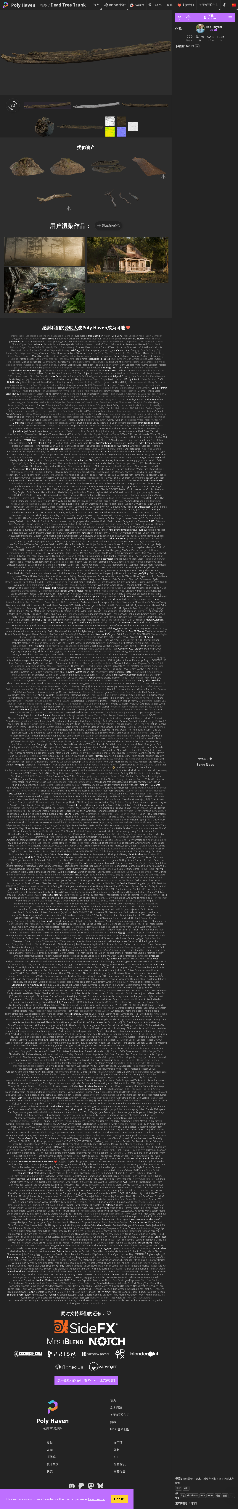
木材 (178, 1488)
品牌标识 (120, 1464)
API (116, 1457)
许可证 (118, 1442)
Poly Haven (23, 5)
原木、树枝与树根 (206, 1478)
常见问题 (116, 1408)
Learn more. (96, 1499)
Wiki (50, 1450)
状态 (50, 1471)
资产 (96, 5)
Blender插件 (117, 5)
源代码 (51, 1457)
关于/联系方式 (208, 5)
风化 (186, 1488)
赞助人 (71, 327)
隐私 (117, 1450)
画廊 (170, 5)
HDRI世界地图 (119, 1429)
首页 (113, 1400)
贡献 (50, 1442)
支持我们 (188, 5)
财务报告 (120, 1471)
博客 (113, 1422)
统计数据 (53, 1464)
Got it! (119, 1499)
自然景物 (188, 1478)
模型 (43, 5)
